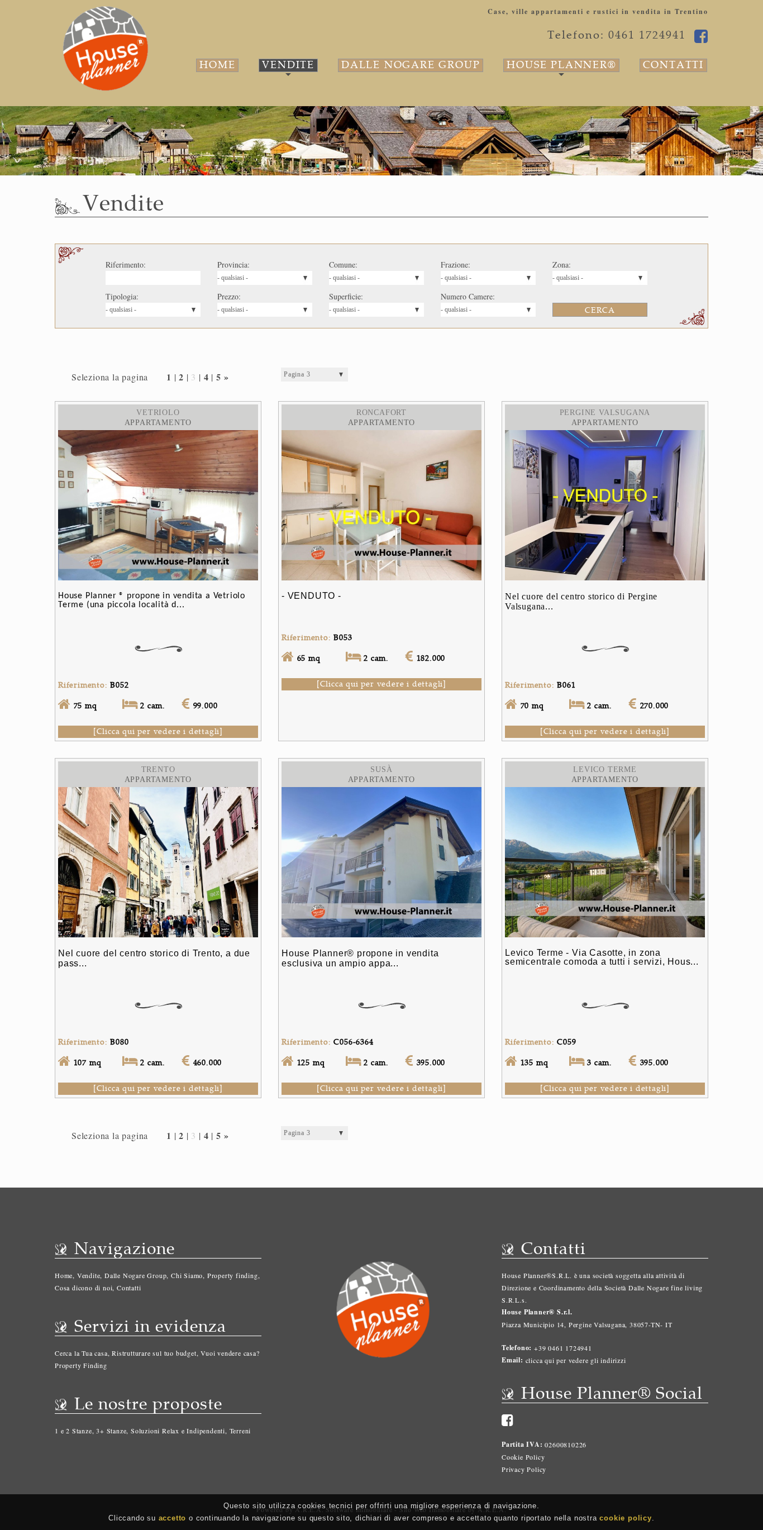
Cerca (600, 310)
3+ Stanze (111, 1430)
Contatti (673, 65)
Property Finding (81, 1365)
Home (217, 65)
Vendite (288, 65)
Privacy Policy (524, 1469)
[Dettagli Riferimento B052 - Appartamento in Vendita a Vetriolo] (158, 436)
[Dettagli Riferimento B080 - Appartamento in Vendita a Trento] (158, 793)
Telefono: (517, 1347)
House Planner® (561, 65)
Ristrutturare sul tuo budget (154, 1352)
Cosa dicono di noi (83, 1287)
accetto (173, 1518)
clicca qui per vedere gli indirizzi (576, 1360)
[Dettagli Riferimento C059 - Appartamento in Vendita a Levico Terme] (605, 793)
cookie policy (625, 1518)
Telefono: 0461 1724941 (616, 35)
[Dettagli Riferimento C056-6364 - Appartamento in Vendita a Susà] (381, 793)
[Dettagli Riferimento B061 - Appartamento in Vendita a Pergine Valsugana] (605, 436)
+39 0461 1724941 (562, 1347)
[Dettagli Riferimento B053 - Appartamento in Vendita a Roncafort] (381, 436)
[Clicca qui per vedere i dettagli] (158, 731)
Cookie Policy (523, 1456)
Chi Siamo (187, 1275)
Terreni (240, 1430)
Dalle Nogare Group (410, 65)
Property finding (232, 1275)
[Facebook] (508, 1419)
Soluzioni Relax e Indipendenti (178, 1430)
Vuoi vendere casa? (230, 1352)
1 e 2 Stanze (73, 1430)
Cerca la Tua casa (81, 1352)
